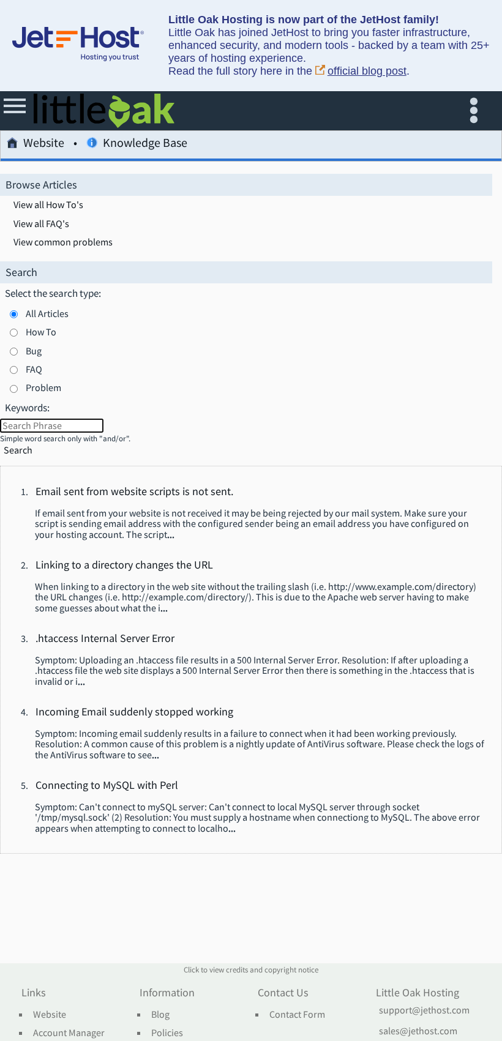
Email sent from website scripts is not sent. (134, 492)
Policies (167, 1033)
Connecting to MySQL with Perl (107, 785)
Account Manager (69, 1033)
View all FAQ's (41, 223)
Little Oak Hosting (417, 993)
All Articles (47, 313)
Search (18, 450)
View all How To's (48, 205)
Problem (43, 387)
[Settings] (476, 110)
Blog (160, 1014)
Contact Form (297, 1014)
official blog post (367, 71)
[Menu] (15, 110)
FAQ (34, 369)
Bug (34, 351)
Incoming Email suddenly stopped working (134, 712)
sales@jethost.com (418, 1031)
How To (41, 332)
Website (43, 143)
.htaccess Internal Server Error (105, 638)
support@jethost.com (424, 1010)
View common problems (63, 242)
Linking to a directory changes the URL (124, 565)
